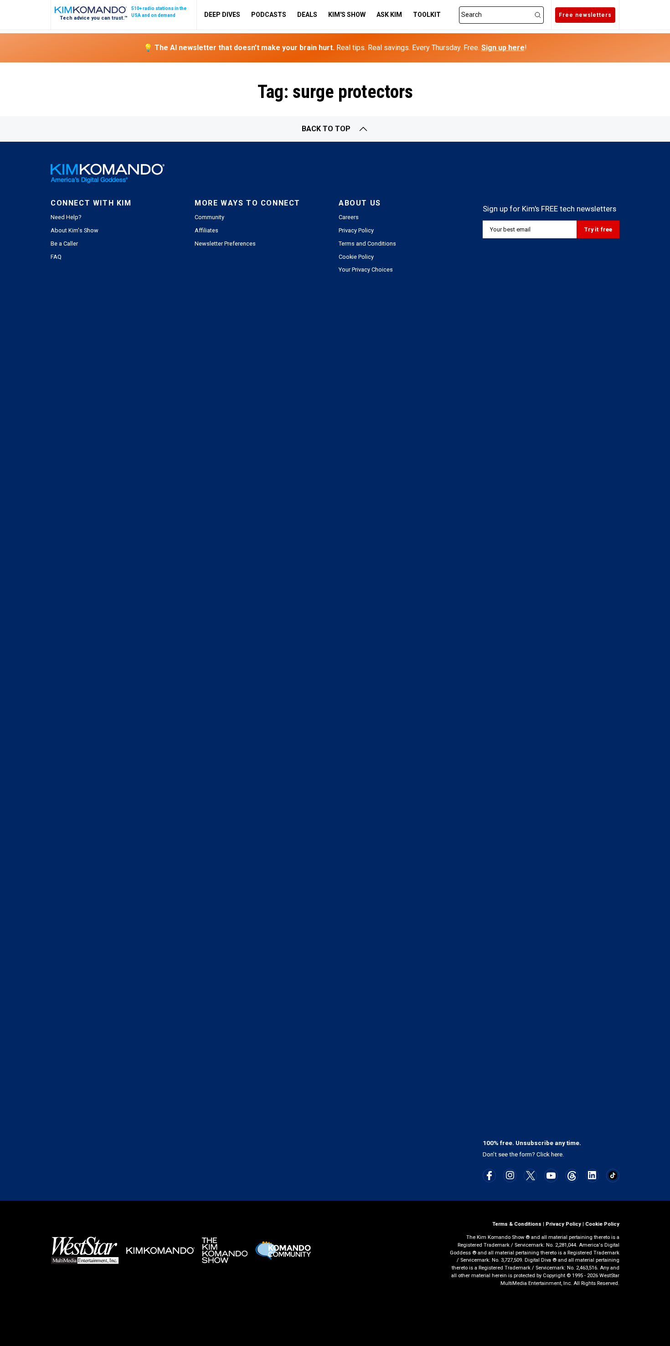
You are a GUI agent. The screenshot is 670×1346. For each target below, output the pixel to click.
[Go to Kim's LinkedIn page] (592, 1175)
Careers (349, 217)
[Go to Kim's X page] (530, 1175)
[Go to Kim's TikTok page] (612, 1175)
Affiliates (206, 230)
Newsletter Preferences (225, 243)
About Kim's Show (74, 230)
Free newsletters (585, 15)
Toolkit (427, 14)
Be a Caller (64, 243)
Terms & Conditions (516, 1224)
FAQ (56, 256)
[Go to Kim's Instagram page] (510, 1175)
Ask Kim (389, 14)
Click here (549, 1154)
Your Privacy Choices (366, 269)
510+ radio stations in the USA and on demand (158, 12)
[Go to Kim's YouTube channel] (551, 1175)
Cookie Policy (356, 256)
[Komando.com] (91, 9)
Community (209, 217)
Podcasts (268, 14)
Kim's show (347, 14)
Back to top (326, 128)
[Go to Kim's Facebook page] (489, 1175)
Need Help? (66, 217)
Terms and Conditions (367, 243)
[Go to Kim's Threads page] (571, 1176)
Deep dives (222, 14)
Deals (307, 14)
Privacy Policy (356, 230)
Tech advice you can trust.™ (94, 18)
